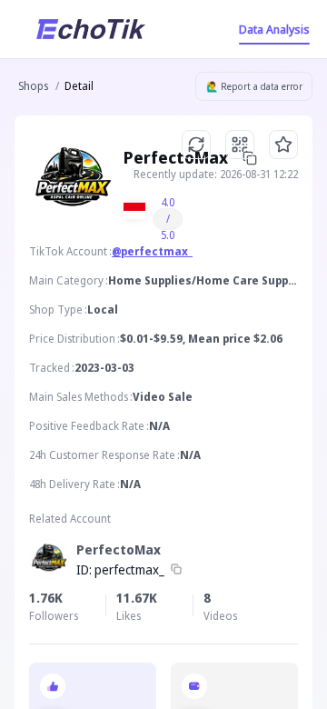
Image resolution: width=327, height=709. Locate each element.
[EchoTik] (90, 29)
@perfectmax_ (152, 251)
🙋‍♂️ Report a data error (254, 86)
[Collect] (283, 144)
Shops (33, 86)
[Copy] (176, 570)
